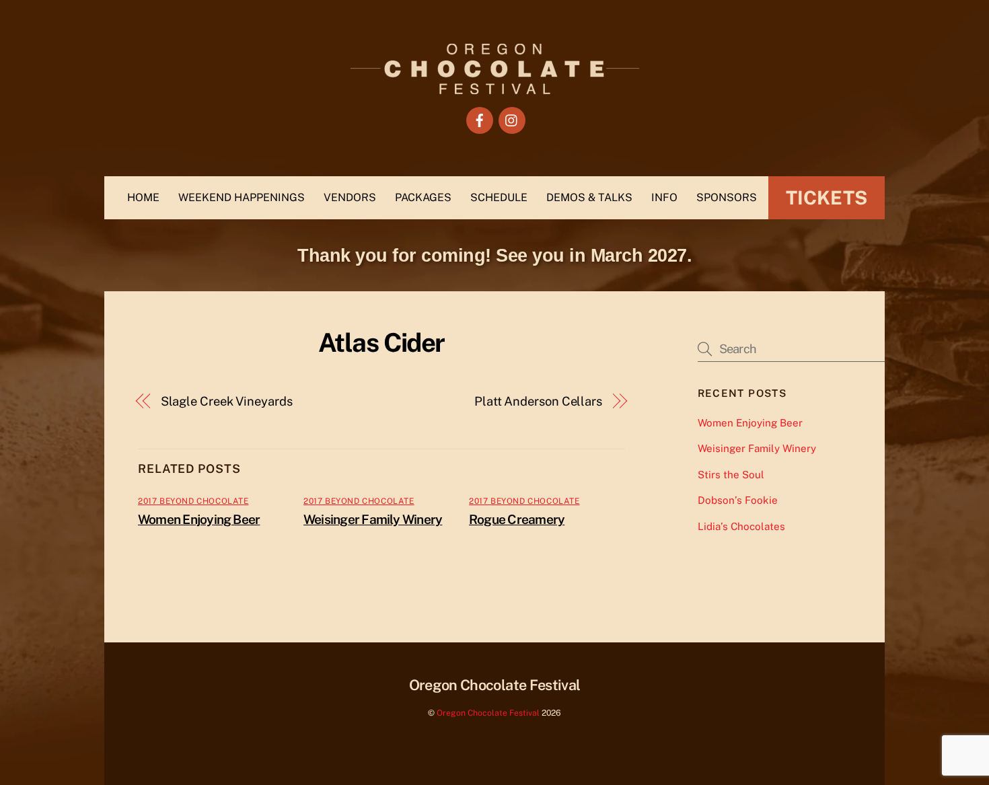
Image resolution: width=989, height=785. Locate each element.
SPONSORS (726, 197)
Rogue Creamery (516, 519)
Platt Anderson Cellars (538, 401)
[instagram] (512, 119)
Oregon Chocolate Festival (488, 713)
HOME (143, 197)
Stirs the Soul (731, 474)
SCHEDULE (498, 197)
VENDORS (350, 197)
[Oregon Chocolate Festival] (495, 87)
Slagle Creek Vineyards (227, 401)
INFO (664, 197)
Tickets (826, 197)
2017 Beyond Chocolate (193, 501)
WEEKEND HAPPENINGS (241, 197)
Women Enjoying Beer (199, 519)
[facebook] (479, 119)
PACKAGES (423, 197)
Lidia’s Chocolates (741, 526)
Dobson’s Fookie (738, 500)
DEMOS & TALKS (589, 197)
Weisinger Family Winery (372, 519)
